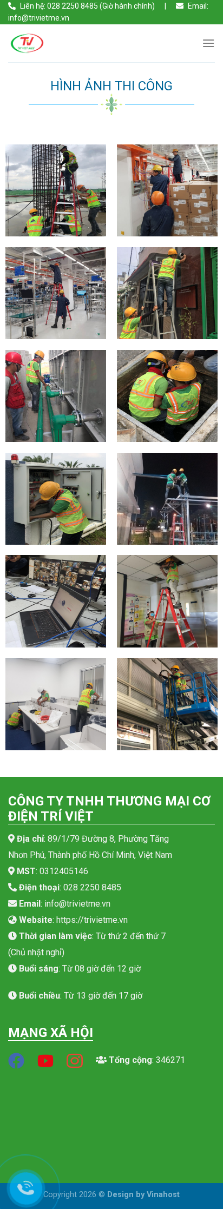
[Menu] (208, 43)
